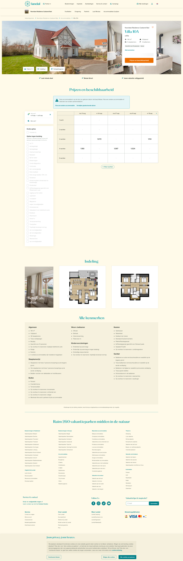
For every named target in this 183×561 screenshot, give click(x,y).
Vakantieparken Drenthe (31, 436)
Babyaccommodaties (97, 433)
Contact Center (43, 504)
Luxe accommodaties (97, 447)
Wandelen (128, 483)
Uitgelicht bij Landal (30, 470)
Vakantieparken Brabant (31, 433)
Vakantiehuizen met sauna (99, 465)
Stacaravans (61, 473)
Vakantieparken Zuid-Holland (32, 465)
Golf (127, 475)
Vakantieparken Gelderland (32, 444)
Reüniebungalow (96, 449)
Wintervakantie (130, 439)
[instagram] (99, 505)
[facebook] (94, 505)
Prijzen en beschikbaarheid (139, 60)
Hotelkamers (61, 465)
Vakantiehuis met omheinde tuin (100, 441)
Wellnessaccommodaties (98, 455)
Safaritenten (61, 470)
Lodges (60, 467)
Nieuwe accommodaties (31, 478)
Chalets (60, 462)
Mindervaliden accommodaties (100, 460)
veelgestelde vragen (35, 501)
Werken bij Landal (62, 519)
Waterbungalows (62, 483)
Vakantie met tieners (131, 462)
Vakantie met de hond (131, 444)
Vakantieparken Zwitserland (65, 449)
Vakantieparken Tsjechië (64, 444)
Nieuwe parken (29, 475)
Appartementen (62, 457)
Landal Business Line (97, 517)
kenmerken (129, 50)
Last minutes (28, 473)
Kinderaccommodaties (98, 444)
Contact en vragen (29, 514)
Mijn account (28, 517)
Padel (127, 480)
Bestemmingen (69, 4)
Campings (115, 4)
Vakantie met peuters (131, 459)
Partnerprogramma (63, 525)
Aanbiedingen (89, 4)
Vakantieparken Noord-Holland (33, 452)
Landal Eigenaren (96, 519)
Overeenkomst (28, 519)
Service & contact (101, 4)
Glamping (128, 433)
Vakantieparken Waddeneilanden (33, 460)
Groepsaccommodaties (98, 436)
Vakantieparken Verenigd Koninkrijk (67, 447)
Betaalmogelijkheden (30, 522)
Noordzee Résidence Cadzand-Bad (137, 28)
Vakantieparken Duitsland (64, 439)
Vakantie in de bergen (97, 489)
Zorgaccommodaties (97, 457)
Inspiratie (79, 4)
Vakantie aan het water (98, 483)
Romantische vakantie (131, 441)
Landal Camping (96, 514)
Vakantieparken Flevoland (31, 439)
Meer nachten (108, 167)
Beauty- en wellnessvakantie (133, 447)
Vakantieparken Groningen (32, 447)
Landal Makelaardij (96, 522)
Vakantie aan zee (96, 486)
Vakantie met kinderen (132, 454)
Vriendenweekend (130, 449)
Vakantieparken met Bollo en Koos (134, 465)
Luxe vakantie (129, 436)
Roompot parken (29, 481)
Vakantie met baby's (131, 457)
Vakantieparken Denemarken (65, 436)
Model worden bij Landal (64, 522)
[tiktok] (104, 505)
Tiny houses (61, 478)
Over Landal (61, 514)
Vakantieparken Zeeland (31, 463)
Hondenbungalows (97, 471)
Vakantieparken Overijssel (31, 455)
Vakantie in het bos (97, 481)
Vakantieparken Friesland (31, 441)
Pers (59, 527)
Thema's (128, 431)
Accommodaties (62, 454)
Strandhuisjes (62, 475)
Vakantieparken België (64, 433)
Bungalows (61, 459)
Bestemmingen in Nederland (32, 431)
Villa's (59, 481)
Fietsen (128, 472)
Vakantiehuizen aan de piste (99, 452)
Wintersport (129, 485)
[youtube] (109, 505)
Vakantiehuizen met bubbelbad (100, 463)
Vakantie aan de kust (97, 478)
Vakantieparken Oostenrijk (65, 441)
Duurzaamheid (62, 517)
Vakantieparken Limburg (31, 449)
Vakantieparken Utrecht (31, 457)
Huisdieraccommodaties (98, 439)
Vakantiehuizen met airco (98, 468)
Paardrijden (129, 477)
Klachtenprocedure (30, 525)
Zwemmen (128, 488)
